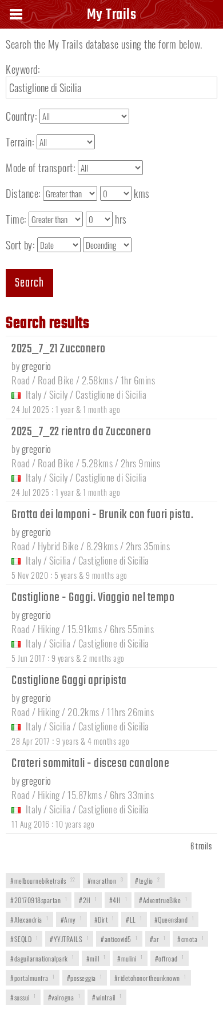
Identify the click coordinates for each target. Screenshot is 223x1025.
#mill (96, 958)
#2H (88, 900)
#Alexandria (29, 919)
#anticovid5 (119, 939)
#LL (134, 919)
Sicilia (60, 560)
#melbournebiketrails (42, 880)
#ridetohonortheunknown (150, 978)
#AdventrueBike (163, 900)
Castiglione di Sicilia (110, 394)
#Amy (71, 919)
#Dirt (104, 919)
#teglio (147, 880)
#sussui (23, 997)
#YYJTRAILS (69, 939)
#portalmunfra (32, 978)
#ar (158, 939)
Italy (34, 394)
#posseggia (84, 978)
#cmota (190, 939)
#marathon (105, 880)
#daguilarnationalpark (42, 958)
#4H (118, 900)
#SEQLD (24, 939)
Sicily (58, 394)
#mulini (130, 958)
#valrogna (64, 997)
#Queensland (174, 919)
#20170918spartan (38, 900)
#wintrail (107, 997)
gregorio (36, 366)
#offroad (169, 958)
